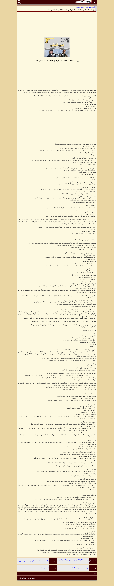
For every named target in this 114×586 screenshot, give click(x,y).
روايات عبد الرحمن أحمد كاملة (80, 567)
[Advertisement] (57, 24)
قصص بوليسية (45, 567)
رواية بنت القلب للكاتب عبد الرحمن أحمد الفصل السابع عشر (74, 561)
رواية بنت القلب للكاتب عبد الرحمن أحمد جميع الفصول (34, 561)
